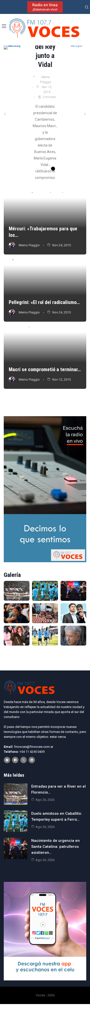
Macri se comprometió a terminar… (45, 369)
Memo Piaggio (45, 103)
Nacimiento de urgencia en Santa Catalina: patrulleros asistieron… (55, 846)
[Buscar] (86, 7)
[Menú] (4, 26)
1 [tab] (38, 169)
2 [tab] (45, 168)
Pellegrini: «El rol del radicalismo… (44, 302)
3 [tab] (52, 168)
